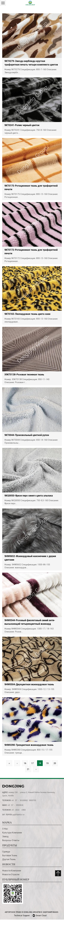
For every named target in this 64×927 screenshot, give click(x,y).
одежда (6, 851)
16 (25, 763)
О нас (5, 829)
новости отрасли (10, 874)
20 (55, 763)
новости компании (11, 870)
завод (5, 836)
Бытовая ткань (9, 855)
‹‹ (9, 763)
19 (47, 763)
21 (28, 769)
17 (32, 763)
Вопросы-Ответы (10, 840)
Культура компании (12, 832)
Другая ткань (9, 859)
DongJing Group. (31, 912)
